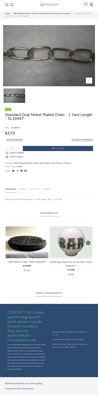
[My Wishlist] (86, 5)
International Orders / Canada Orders (65, 332)
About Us (35, 189)
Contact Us (60, 347)
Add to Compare (16, 157)
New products (57, 13)
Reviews (23, 189)
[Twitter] (13, 171)
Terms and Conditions (60, 344)
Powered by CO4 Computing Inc (19, 388)
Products (66, 13)
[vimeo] (21, 171)
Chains (35, 13)
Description (10, 189)
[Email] (25, 171)
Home (7, 13)
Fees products (44, 13)
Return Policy (72, 344)
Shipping (46, 189)
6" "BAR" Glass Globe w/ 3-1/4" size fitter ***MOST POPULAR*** (71, 266)
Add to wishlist (17, 153)
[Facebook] (17, 171)
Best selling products (23, 13)
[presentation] (10, 243)
